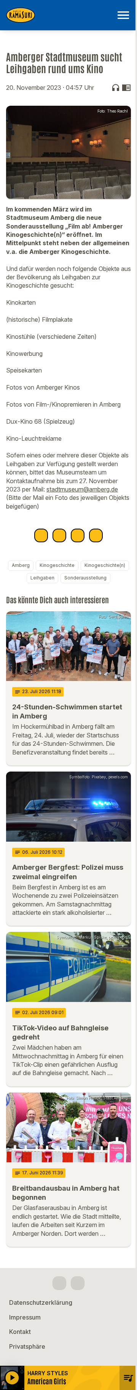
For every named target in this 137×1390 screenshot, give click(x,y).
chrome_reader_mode (126, 87)
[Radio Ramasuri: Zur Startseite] (59, 15)
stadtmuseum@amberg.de (82, 489)
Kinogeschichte (57, 565)
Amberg (21, 565)
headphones (115, 87)
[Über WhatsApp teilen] (78, 535)
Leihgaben (42, 578)
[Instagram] (78, 1283)
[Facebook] (59, 1283)
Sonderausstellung (85, 578)
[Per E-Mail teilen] (96, 535)
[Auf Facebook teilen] (41, 535)
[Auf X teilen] (59, 535)
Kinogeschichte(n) (104, 565)
